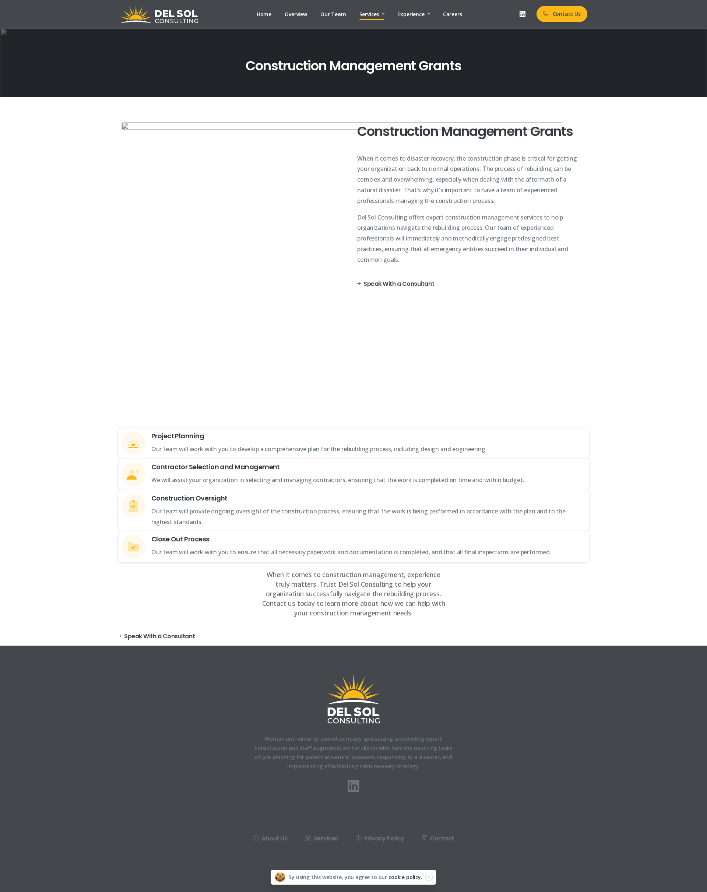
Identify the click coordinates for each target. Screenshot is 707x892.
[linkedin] (522, 14)
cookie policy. (405, 877)
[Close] (429, 877)
